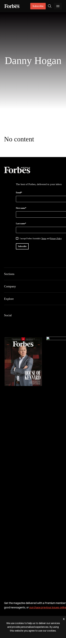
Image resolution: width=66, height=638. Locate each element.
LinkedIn (14, 322)
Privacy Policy (56, 238)
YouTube (39, 322)
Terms (43, 238)
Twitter (30, 322)
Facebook (6, 322)
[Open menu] (58, 6)
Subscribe (37, 6)
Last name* (21, 223)
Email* (19, 192)
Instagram (22, 322)
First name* (21, 208)
